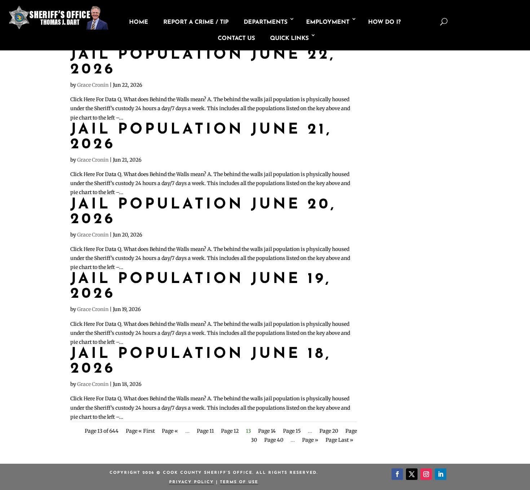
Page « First (140, 431)
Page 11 (205, 431)
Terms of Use (239, 482)
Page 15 (292, 431)
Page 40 (273, 440)
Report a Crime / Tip (196, 22)
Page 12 (230, 431)
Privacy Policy (191, 482)
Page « (170, 431)
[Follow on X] (412, 474)
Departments (265, 22)
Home (138, 22)
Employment (327, 22)
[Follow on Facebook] (397, 474)
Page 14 (267, 431)
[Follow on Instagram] (426, 474)
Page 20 (328, 431)
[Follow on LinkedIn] (440, 474)
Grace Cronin (93, 85)
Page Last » (339, 440)
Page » (310, 440)
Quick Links (289, 38)
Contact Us (236, 38)
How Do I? (384, 22)
